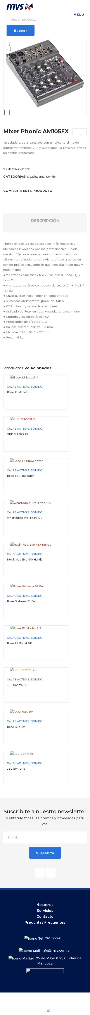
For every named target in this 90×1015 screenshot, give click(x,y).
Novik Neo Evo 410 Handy (24, 559)
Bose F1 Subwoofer (20, 475)
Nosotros (45, 905)
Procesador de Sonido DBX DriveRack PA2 (84, 132)
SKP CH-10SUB (17, 434)
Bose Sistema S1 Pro (21, 601)
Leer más (36, 406)
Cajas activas (18, 386)
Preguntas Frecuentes (45, 922)
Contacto (45, 916)
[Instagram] (50, 873)
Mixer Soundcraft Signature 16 (76, 132)
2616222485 (55, 938)
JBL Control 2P (17, 685)
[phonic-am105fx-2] (9, 44)
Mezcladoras (35, 176)
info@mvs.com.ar (56, 950)
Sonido (51, 176)
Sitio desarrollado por (36, 1011)
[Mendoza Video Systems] (20, 6)
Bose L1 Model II (18, 392)
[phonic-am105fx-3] (10, 49)
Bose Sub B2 (16, 727)
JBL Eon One (16, 768)
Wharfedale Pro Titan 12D (25, 517)
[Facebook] (4, 198)
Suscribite (45, 853)
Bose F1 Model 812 (20, 643)
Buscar (20, 30)
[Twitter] (11, 198)
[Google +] (25, 198)
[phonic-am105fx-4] (8, 57)
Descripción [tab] (45, 220)
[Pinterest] (18, 198)
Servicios (45, 911)
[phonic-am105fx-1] (45, 73)
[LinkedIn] (32, 198)
